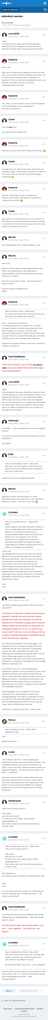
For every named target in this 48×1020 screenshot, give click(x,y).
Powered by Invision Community (24, 1016)
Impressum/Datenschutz (24, 1009)
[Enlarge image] (44, 151)
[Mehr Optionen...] (43, 35)
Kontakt (40, 1009)
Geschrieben (18, 36)
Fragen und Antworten (22, 25)
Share (9, 991)
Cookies (24, 1011)
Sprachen (7, 1009)
